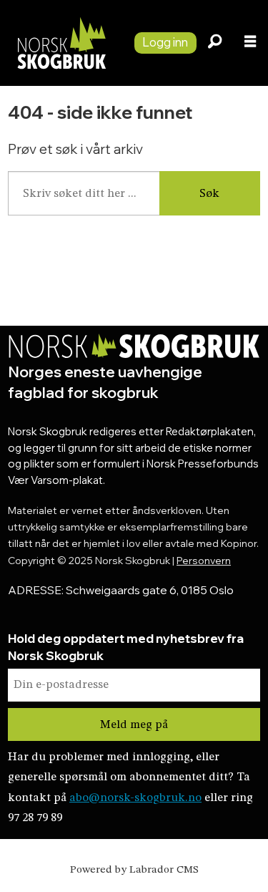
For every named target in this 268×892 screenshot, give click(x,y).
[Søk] (214, 43)
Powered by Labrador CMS (134, 870)
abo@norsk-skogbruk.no (135, 798)
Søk (209, 194)
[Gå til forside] (61, 43)
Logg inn (165, 41)
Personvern (204, 560)
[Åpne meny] (250, 43)
